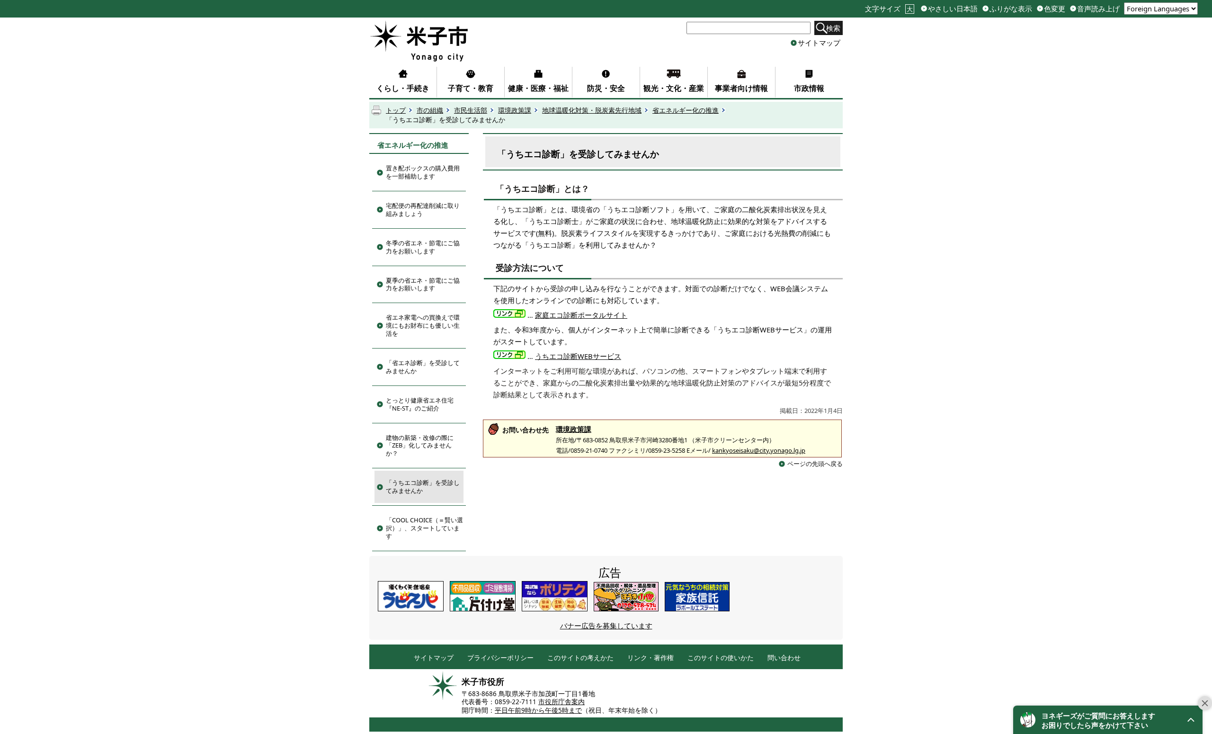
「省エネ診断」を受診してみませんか (423, 366)
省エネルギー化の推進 (685, 110)
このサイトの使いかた (720, 658)
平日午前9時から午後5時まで (538, 710)
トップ (396, 110)
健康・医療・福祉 (538, 88)
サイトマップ (819, 42)
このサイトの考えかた (580, 658)
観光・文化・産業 (673, 88)
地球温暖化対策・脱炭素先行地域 (592, 110)
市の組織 (430, 110)
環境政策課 (514, 110)
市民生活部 (470, 110)
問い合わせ (784, 658)
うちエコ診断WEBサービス (578, 356)
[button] (1108, 720)
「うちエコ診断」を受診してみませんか (423, 486)
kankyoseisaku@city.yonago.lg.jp (758, 450)
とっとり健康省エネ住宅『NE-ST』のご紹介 (420, 404)
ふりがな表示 (1010, 8)
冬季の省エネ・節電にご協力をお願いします (423, 247)
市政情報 (809, 88)
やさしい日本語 (953, 8)
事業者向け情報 (741, 88)
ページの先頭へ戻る (815, 463)
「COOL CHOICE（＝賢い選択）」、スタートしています (424, 528)
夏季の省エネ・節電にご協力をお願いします (423, 284)
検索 (833, 28)
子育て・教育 (470, 88)
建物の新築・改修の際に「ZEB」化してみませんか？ (420, 445)
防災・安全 (606, 88)
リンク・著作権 (650, 658)
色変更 (1054, 8)
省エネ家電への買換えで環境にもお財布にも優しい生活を (423, 325)
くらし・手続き (402, 88)
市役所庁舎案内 (561, 702)
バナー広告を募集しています (606, 625)
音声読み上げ (1098, 8)
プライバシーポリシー (500, 658)
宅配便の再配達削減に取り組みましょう (423, 209)
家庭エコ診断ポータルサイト (581, 315)
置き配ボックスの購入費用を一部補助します (423, 172)
